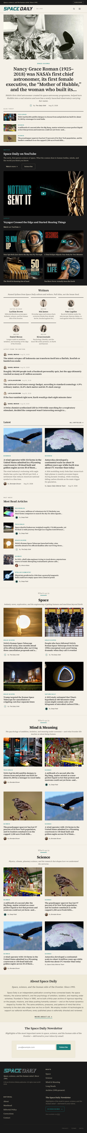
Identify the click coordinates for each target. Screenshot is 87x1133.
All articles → (77, 422)
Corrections (8, 1113)
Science (49, 1078)
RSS (58, 1114)
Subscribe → (55, 1109)
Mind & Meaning (53, 1082)
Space (48, 1074)
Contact (7, 1117)
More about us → (43, 1017)
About (6, 1101)
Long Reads (51, 1086)
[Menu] (79, 9)
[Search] (74, 9)
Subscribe (78, 2)
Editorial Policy (10, 1109)
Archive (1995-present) (55, 1090)
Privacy (65, 1128)
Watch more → (12, 166)
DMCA (81, 1128)
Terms (73, 1128)
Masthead (8, 1105)
